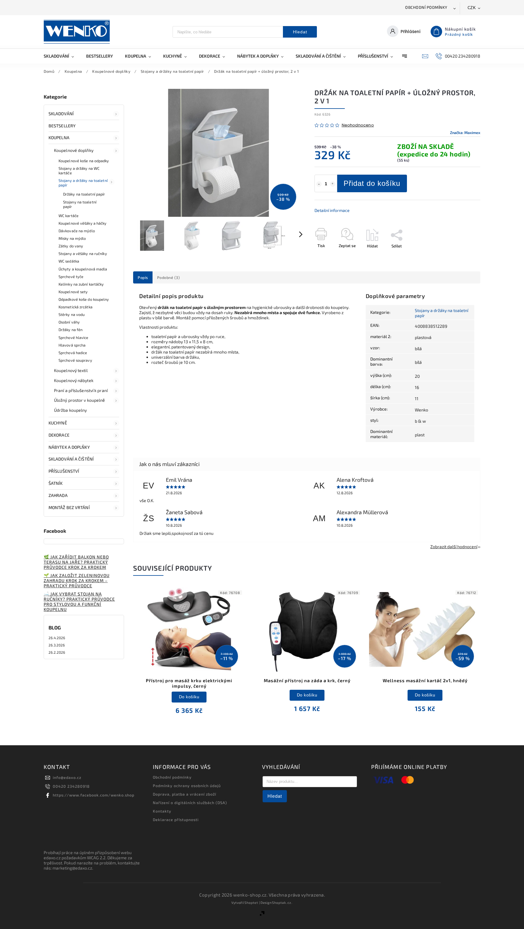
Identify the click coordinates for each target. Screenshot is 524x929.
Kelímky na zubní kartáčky (81, 284)
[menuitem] (62, 56)
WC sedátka (69, 261)
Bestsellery (62, 125)
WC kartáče (69, 215)
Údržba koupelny (70, 410)
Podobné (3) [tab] (168, 277)
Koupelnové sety (73, 291)
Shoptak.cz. (282, 902)
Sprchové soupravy (75, 360)
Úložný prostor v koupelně (79, 400)
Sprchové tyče (71, 276)
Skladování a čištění (71, 458)
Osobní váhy (69, 322)
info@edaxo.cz (67, 777)
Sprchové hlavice (74, 337)
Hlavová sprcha (72, 345)
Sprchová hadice (73, 352)
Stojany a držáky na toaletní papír (83, 182)
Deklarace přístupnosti (176, 819)
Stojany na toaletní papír (79, 204)
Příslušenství (64, 471)
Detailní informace (332, 210)
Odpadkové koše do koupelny (84, 299)
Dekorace (59, 435)
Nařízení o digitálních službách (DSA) (190, 802)
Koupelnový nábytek (73, 380)
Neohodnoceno (358, 125)
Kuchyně (58, 422)
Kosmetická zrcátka (75, 306)
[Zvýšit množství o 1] (332, 184)
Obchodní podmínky (426, 7)
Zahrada (58, 495)
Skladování (61, 113)
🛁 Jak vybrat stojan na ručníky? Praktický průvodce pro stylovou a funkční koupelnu (79, 601)
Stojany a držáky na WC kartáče (79, 170)
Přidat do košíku (372, 183)
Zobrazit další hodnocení (453, 546)
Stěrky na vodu (72, 314)
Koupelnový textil (71, 370)
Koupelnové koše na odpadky (84, 160)
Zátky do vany (71, 245)
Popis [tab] (143, 277)
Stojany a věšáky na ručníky (83, 253)
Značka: (465, 132)
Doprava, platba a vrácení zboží (184, 794)
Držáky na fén (70, 329)
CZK (472, 7)
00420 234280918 (71, 786)
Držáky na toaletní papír (84, 194)
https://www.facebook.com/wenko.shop (93, 795)
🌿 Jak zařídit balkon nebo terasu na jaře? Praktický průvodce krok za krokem (76, 562)
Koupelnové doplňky (73, 150)
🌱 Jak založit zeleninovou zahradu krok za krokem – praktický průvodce (76, 580)
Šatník (56, 483)
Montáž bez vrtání (69, 507)
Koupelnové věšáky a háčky (83, 223)
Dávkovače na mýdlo (77, 230)
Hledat (300, 31)
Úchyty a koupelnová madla (83, 269)
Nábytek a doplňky (69, 447)
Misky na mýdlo (72, 238)
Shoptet (251, 902)
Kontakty (162, 811)
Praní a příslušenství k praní (81, 390)
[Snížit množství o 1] (319, 184)
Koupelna (59, 137)
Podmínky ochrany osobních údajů (187, 785)
